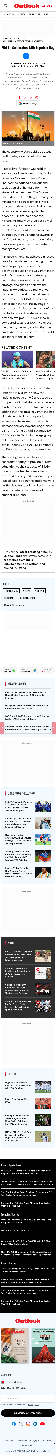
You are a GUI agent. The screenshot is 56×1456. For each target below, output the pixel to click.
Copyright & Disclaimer (40, 1440)
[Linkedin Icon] (35, 1423)
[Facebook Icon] (13, 1423)
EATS (46, 14)
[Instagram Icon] (28, 1423)
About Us (9, 1440)
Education (32, 564)
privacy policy (33, 1405)
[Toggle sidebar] (8, 6)
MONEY (21, 14)
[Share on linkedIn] (31, 97)
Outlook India (13, 556)
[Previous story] (2, 728)
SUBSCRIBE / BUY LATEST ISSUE (28, 1413)
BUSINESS (9, 14)
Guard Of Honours (14, 604)
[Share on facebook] (19, 97)
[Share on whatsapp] (37, 97)
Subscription (14, 1382)
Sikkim (26, 590)
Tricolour (8, 597)
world (22, 568)
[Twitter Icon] (21, 1423)
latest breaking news (33, 552)
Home (5, 38)
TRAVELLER (35, 14)
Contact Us (21, 1440)
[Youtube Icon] (42, 1423)
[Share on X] (25, 97)
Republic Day (11, 590)
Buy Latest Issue (16, 1388)
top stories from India (18, 560)
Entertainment (14, 564)
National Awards (28, 597)
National (17, 38)
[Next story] (54, 728)
